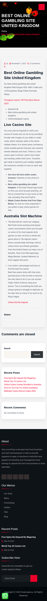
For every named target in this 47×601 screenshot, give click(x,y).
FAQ (6, 512)
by (7, 63)
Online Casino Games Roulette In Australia (22, 384)
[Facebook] (4, 476)
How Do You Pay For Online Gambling (20, 388)
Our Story (8, 493)
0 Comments (35, 63)
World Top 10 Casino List (15, 381)
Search (7, 348)
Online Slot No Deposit (18, 302)
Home (4, 31)
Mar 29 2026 (9, 541)
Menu (6, 498)
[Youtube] (20, 476)
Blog (6, 516)
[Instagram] (9, 476)
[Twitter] (15, 476)
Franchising (9, 503)
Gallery (7, 507)
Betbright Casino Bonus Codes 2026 (20, 391)
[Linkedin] (26, 476)
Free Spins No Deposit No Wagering (19, 378)
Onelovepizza (27, 592)
